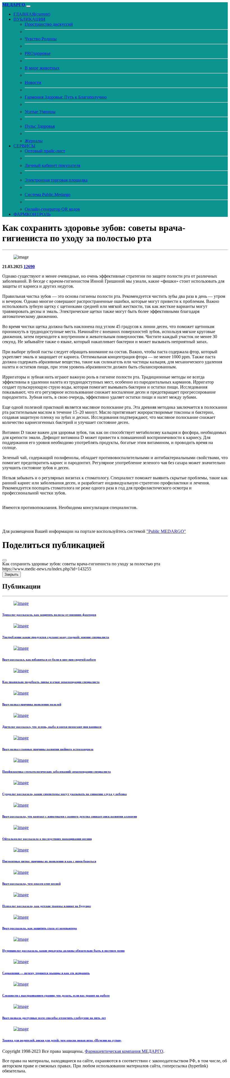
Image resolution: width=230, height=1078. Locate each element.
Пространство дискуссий (49, 24)
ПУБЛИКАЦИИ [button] (29, 19)
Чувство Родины (41, 38)
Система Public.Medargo (47, 194)
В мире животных (42, 68)
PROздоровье (37, 53)
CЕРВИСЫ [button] (24, 145)
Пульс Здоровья (40, 126)
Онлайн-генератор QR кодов (52, 209)
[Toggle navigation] (28, 6)
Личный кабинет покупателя (52, 165)
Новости (33, 82)
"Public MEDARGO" (166, 531)
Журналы (34, 140)
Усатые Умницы (40, 111)
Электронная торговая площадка (56, 180)
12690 (29, 266)
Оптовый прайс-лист (45, 150)
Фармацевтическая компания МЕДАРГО (124, 1051)
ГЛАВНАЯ (31, 14)
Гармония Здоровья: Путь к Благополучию (66, 97)
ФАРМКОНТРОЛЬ (31, 214)
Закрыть (11, 574)
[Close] (4, 560)
